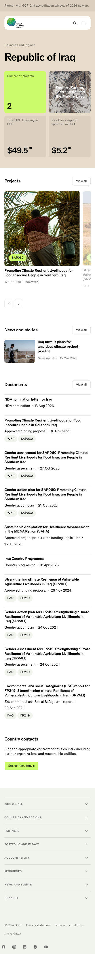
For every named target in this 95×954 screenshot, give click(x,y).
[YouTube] (46, 947)
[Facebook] (3, 947)
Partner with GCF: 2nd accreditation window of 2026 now (47, 6)
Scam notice (12, 934)
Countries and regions (19, 45)
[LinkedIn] (25, 947)
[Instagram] (14, 947)
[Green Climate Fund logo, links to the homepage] (19, 23)
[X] (35, 947)
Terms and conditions (69, 925)
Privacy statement (38, 925)
